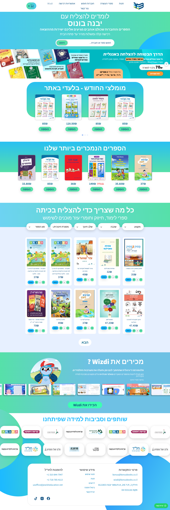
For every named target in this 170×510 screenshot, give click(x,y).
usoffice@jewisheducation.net (48, 484)
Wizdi (50, 3)
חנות (121, 3)
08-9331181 (127, 489)
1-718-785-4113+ (55, 479)
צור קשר (84, 8)
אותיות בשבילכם (109, 268)
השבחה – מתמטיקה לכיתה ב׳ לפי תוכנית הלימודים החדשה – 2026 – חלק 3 (36, 271)
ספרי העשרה (106, 3)
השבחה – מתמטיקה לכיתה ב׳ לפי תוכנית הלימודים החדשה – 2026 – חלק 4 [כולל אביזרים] (60, 271)
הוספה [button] (125, 129)
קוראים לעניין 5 (85, 319)
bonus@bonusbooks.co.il (125, 474)
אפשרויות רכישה (67, 3)
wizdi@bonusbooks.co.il (125, 479)
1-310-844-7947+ (55, 474)
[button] (87, 135)
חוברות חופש (87, 3)
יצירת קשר (160, 506)
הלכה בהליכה (60, 319)
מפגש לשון (109, 319)
